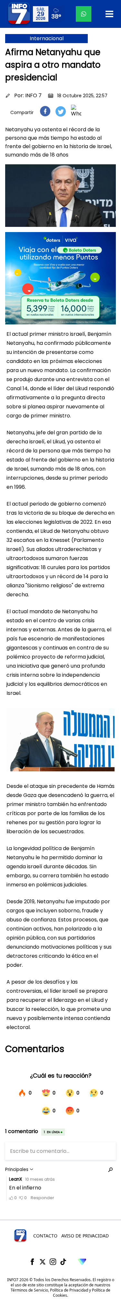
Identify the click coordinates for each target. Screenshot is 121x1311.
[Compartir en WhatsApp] (76, 111)
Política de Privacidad (69, 1290)
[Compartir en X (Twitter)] (60, 111)
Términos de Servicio (29, 1290)
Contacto (45, 1236)
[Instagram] (53, 1261)
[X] (42, 1261)
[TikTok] (63, 1261)
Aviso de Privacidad (85, 1236)
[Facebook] (32, 1261)
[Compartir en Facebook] (45, 111)
